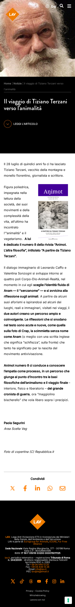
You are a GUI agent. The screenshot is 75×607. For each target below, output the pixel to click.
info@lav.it (41, 569)
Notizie (17, 83)
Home (7, 83)
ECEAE (53, 541)
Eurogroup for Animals (36, 541)
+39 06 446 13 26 (39, 566)
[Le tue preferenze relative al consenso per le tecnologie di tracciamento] (68, 600)
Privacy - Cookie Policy (37, 591)
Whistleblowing (38, 595)
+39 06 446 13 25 (39, 564)
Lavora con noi (37, 600)
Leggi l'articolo (25, 123)
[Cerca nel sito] (61, 6)
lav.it (7, 557)
